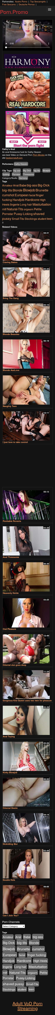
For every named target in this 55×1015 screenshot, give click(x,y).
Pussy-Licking (23, 213)
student (42, 219)
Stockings (31, 219)
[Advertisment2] (27, 129)
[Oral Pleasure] (27, 611)
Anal (16, 185)
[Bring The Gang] (27, 281)
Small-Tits (18, 219)
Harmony (23, 178)
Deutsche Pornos (27, 4)
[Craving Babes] (27, 245)
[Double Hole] (27, 862)
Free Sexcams (9, 4)
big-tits (37, 170)
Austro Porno (21, 1)
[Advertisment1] (27, 90)
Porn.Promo (14, 11)
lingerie (14, 204)
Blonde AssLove (11, 370)
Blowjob (46, 170)
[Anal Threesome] (27, 540)
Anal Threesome (11, 557)
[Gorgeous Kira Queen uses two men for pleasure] (27, 683)
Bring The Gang (11, 298)
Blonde (17, 190)
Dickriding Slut (10, 843)
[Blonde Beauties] (27, 317)
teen (50, 219)
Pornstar (16, 174)
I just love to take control (15, 442)
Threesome (28, 174)
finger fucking (36, 955)
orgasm (28, 209)
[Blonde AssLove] (27, 353)
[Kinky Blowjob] (27, 755)
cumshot (8, 195)
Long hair (26, 204)
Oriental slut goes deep (14, 664)
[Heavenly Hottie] (27, 576)
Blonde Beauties (11, 334)
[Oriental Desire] (27, 790)
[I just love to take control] (27, 425)
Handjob (18, 199)
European (22, 195)
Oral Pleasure (9, 628)
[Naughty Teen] (27, 389)
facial (32, 195)
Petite (38, 209)
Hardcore (32, 199)
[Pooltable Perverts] (27, 504)
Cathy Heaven (21, 163)
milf (4, 209)
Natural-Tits (15, 209)
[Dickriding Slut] (27, 826)
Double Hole (9, 879)
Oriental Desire (10, 807)
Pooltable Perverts (12, 521)
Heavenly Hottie (11, 593)
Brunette (42, 190)
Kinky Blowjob (10, 772)
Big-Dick (27, 170)
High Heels (40, 961)
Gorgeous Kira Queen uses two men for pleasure (27, 700)
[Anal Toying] (27, 719)
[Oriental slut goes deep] (27, 647)
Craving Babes (10, 262)
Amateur (7, 185)
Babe (22, 185)
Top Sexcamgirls (38, 1)
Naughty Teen (10, 406)
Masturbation (42, 204)
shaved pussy (13, 983)
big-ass (16, 170)
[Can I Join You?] (27, 898)
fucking (6, 174)
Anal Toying (9, 736)
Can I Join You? (11, 915)
